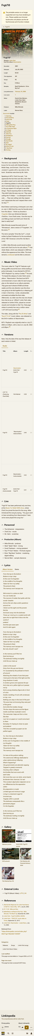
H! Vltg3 (8, 130)
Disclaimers (5, 1026)
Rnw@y (8, 139)
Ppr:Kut (8, 137)
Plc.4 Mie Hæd (10, 126)
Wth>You (9, 133)
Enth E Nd (9, 119)
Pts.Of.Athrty (10, 117)
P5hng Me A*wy (10, 125)
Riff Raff (8, 132)
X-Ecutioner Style (11, 128)
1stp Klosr (9, 148)
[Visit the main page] (3, 1033)
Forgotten (5, 214)
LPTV (21, 893)
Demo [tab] (17, 569)
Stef (7, 142)
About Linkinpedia (24, 1023)
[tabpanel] (17, 421)
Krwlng (8, 150)
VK (25, 893)
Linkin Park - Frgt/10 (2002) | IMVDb (14, 916)
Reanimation (17, 62)
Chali (7, 121)
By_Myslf (9, 144)
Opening (8, 116)
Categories (5, 942)
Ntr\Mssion (9, 135)
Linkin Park (12, 60)
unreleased (11, 255)
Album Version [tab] (8, 569)
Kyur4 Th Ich (10, 146)
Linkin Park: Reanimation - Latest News (15, 923)
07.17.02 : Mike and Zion (11, 909)
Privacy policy (6, 1023)
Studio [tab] (5, 346)
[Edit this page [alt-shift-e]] (27, 1027)
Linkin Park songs (23, 945)
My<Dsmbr (9, 141)
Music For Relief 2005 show (15, 508)
